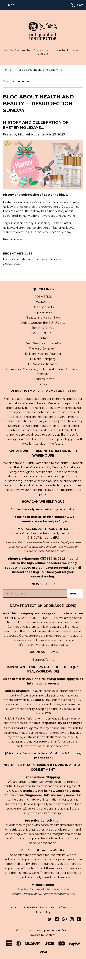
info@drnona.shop (63, 509)
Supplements (43, 312)
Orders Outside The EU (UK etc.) (43, 323)
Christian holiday (22, 223)
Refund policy (41, 912)
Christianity (42, 223)
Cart (79, 5)
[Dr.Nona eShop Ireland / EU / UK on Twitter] (50, 920)
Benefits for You (43, 328)
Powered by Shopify (41, 934)
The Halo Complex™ (43, 348)
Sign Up (75, 593)
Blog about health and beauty (38, 69)
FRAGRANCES (43, 302)
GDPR (43, 384)
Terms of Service (61, 907)
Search (15, 907)
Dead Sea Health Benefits (43, 343)
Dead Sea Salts (43, 307)
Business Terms (43, 379)
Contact (43, 338)
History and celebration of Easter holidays (44, 227)
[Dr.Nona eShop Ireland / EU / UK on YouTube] (79, 920)
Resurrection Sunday (56, 232)
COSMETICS (43, 297)
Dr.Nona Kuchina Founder (43, 354)
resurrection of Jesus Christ (22, 232)
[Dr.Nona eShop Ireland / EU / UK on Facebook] (57, 920)
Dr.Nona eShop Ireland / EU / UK (46, 930)
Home (7, 69)
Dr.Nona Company (43, 359)
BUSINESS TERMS (35, 907)
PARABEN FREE (43, 333)
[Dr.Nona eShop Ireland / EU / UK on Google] (64, 920)
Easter (56, 223)
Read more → (12, 239)
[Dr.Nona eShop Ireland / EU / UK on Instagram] (72, 920)
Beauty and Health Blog (43, 317)
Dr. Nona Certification (43, 364)
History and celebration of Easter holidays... (32, 259)
